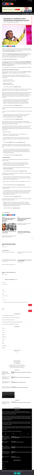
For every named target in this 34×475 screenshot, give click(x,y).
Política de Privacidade (5, 461)
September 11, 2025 (17, 86)
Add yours (16, 279)
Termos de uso (4, 468)
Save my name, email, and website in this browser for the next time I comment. (16, 302)
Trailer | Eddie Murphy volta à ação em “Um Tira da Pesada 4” (19, 387)
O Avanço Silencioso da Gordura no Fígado (8, 315)
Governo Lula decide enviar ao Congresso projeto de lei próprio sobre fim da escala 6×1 (9, 244)
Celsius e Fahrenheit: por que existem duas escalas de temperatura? (21, 402)
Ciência (3, 332)
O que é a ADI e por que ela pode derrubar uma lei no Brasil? (9, 232)
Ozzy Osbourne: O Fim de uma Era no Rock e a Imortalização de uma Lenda (20, 377)
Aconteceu (3, 328)
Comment (3, 282)
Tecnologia (3, 347)
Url (2, 298)
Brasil (3, 330)
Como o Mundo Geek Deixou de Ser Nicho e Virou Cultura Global (25, 260)
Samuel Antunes (16, 22)
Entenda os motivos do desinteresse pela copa (9, 273)
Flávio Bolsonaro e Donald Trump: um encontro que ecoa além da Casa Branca (24, 232)
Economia (3, 334)
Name (3, 289)
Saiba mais (18, 473)
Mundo (3, 341)
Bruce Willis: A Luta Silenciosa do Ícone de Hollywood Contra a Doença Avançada (21, 372)
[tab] (6, 434)
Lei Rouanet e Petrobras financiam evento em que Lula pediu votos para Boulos (21, 452)
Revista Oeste (7, 212)
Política (3, 343)
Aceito (15, 473)
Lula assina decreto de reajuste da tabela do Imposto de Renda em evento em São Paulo (21, 447)
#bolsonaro (20, 116)
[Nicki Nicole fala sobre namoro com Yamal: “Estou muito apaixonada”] (1, 238)
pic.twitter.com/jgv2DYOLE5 (8, 168)
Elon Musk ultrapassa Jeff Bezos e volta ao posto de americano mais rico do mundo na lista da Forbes (21, 437)
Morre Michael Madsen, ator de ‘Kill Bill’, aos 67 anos (18, 382)
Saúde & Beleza (4, 345)
